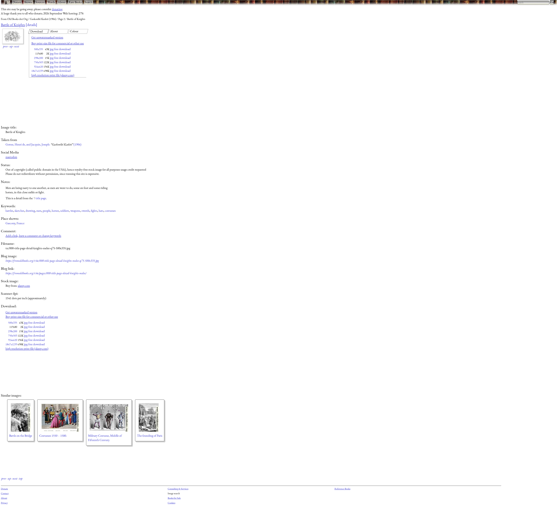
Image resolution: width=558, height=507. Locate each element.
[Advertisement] (52, 101)
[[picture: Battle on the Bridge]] (20, 417)
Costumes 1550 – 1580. (53, 436)
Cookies (171, 502)
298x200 (38, 58)
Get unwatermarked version (47, 37)
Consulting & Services (178, 488)
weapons (75, 211)
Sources (39, 2)
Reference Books (342, 488)
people (46, 211)
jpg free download (60, 49)
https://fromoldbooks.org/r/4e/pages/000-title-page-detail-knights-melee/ (46, 273)
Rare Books (75, 2)
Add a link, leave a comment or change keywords (33, 236)
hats (101, 211)
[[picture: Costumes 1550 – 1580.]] (60, 417)
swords (86, 211)
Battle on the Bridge (20, 436)
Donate (16, 2)
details (31, 24)
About (62, 2)
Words (51, 2)
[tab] (38, 31)
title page (41, 198)
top (20, 478)
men (38, 211)
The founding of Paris (149, 436)
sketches (19, 211)
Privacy (4, 502)
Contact (5, 493)
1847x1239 (37, 71)
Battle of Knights (13, 24)
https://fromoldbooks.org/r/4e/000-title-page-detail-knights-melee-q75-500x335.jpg (52, 261)
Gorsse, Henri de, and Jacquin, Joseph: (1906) (43, 144)
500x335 (38, 49)
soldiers (64, 211)
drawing (30, 211)
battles (9, 211)
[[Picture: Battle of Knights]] (13, 36)
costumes (110, 211)
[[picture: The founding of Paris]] (149, 417)
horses (55, 211)
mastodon (11, 157)
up (11, 46)
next (16, 46)
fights (94, 211)
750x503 (38, 62)
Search (88, 2)
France (20, 223)
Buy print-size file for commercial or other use (57, 43)
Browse (28, 2)
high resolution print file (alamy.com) (52, 75)
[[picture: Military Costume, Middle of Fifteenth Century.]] (109, 417)
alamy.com (24, 286)
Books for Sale (174, 498)
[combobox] (533, 3)
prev (5, 46)
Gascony (10, 223)
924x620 (38, 66)
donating (57, 9)
